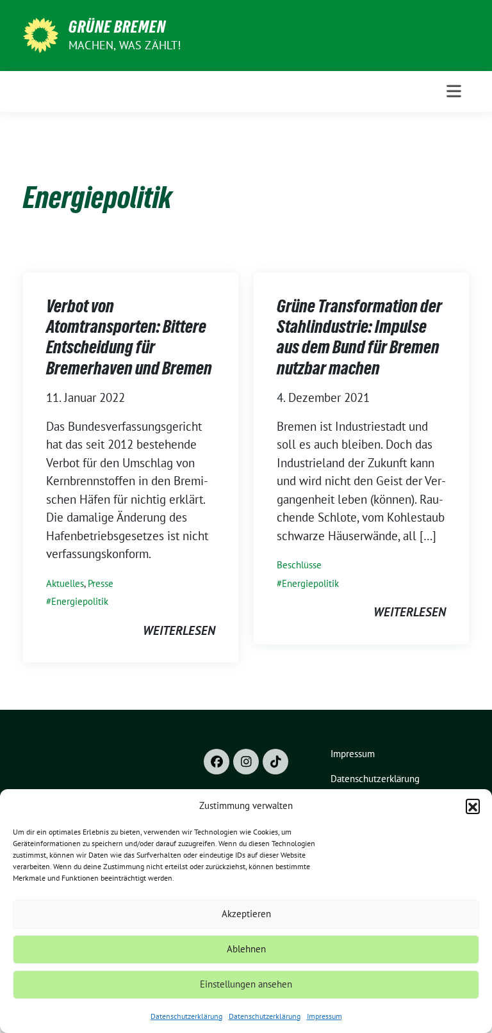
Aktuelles (65, 583)
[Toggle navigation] (454, 91)
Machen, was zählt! (125, 45)
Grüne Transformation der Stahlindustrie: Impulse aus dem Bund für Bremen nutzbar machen (359, 337)
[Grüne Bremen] (40, 34)
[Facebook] (216, 761)
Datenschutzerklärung (186, 1016)
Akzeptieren (246, 914)
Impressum (324, 1016)
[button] (472, 805)
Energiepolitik (79, 601)
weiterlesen (179, 630)
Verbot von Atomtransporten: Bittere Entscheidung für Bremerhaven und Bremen (129, 337)
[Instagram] (246, 761)
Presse (100, 583)
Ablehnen (246, 949)
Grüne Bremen (117, 26)
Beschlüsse (299, 565)
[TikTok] (275, 761)
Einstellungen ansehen (246, 984)
